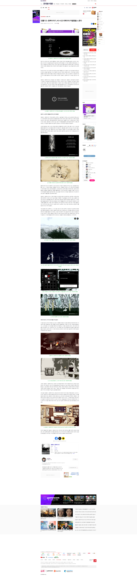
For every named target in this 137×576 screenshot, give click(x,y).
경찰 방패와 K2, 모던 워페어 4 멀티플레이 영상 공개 (85, 522)
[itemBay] (79, 553)
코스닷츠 (56, 449)
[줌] (64, 553)
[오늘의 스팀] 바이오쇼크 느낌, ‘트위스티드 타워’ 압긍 (85, 519)
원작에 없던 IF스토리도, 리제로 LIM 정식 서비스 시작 (52, 469)
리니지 (89, 171)
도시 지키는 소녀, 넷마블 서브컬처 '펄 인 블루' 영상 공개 (90, 71)
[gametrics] (43, 555)
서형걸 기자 (49, 459)
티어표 (99, 26)
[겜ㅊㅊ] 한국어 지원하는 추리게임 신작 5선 (90, 56)
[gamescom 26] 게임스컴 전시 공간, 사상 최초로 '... (91, 503)
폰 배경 (99, 29)
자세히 (74, 453)
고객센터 (74, 559)
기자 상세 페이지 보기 (72, 467)
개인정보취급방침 (58, 559)
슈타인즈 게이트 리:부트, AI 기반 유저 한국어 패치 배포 (85, 511)
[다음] (53, 553)
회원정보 (78, 559)
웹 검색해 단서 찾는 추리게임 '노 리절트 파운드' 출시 (90, 53)
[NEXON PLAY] (69, 553)
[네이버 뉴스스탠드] (57, 557)
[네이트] (58, 553)
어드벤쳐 (56, 447)
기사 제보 (74, 459)
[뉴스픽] (64, 555)
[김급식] (53, 555)
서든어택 (89, 174)
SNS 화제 (93, 49)
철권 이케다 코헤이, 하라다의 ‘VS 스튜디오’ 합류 (90, 62)
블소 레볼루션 (100, 24)
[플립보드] (69, 555)
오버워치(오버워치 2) (91, 167)
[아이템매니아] (48, 555)
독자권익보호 (64, 559)
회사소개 (42, 559)
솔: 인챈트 (100, 13)
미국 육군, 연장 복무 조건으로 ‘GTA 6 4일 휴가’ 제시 (90, 77)
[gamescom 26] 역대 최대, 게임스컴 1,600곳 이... (68, 503)
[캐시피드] (74, 555)
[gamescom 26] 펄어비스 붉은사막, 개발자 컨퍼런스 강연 (79, 503)
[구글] (48, 553)
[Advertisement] (60, 12)
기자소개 (82, 559)
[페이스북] (51, 557)
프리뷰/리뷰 (43, 16)
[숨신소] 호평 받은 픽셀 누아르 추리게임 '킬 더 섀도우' (90, 80)
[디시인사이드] (79, 555)
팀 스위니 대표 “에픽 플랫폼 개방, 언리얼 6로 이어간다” (85, 530)
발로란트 (89, 166)
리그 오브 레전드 (90, 162)
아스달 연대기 (100, 21)
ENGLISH (56, 23)
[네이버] (43, 553)
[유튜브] (43, 557)
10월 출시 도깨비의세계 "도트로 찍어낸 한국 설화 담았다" (85, 527)
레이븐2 (99, 19)
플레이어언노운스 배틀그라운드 (93, 172)
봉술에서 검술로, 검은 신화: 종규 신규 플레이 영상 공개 (85, 524)
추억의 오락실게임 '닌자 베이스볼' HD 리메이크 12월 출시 (90, 68)
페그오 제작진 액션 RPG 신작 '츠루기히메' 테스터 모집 (90, 74)
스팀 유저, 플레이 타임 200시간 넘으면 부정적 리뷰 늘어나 (90, 59)
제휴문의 (46, 559)
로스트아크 (89, 177)
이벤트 (83, 102)
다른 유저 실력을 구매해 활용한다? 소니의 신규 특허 (85, 509)
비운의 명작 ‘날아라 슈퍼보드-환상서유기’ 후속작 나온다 (90, 65)
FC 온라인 (89, 164)
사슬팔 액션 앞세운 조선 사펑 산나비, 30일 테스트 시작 (52, 468)
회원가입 (92, 0)
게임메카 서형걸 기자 (44, 23)
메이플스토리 (90, 169)
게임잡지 (84, 124)
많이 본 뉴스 (86, 49)
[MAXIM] (84, 553)
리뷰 (47, 16)
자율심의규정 (69, 559)
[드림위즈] (94, 553)
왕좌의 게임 (100, 14)
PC (49, 16)
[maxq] (89, 553)
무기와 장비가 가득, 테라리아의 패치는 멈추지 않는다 (85, 514)
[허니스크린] (58, 555)
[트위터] (47, 557)
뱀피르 (99, 16)
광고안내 (49, 559)
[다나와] (74, 553)
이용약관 (53, 559)
